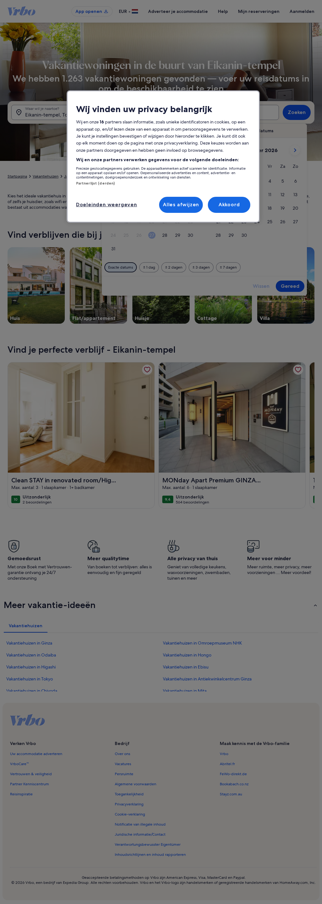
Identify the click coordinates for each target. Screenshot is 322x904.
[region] (163, 156)
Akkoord (229, 205)
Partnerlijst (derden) (95, 183)
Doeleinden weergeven (106, 205)
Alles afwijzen (181, 205)
